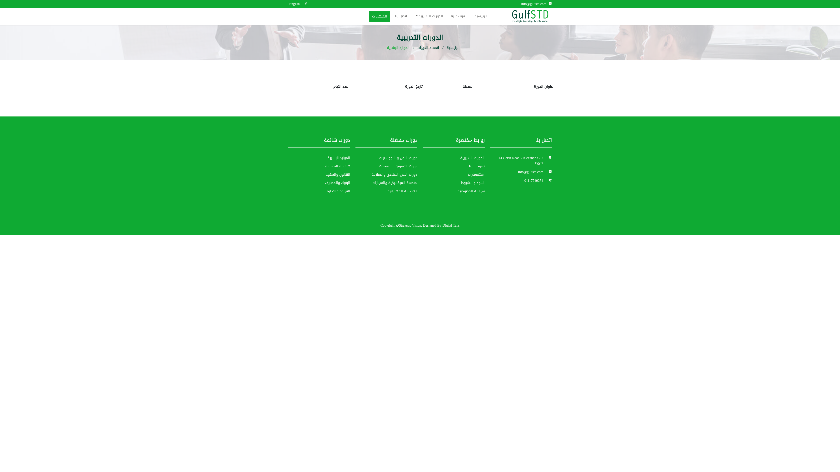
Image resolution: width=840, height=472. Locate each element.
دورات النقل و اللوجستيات (398, 158)
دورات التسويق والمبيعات (398, 166)
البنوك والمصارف (337, 183)
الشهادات (379, 16)
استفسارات (476, 174)
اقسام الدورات (428, 47)
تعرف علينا (459, 16)
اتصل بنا (401, 16)
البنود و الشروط (473, 183)
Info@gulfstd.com (533, 4)
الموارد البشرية (338, 158)
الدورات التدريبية (430, 16)
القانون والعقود (338, 174)
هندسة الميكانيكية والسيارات (395, 183)
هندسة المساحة (337, 166)
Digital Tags (451, 225)
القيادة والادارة (338, 191)
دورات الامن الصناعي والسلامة (394, 174)
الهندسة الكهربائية (402, 191)
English (294, 4)
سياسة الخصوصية (471, 191)
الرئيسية (480, 16)
